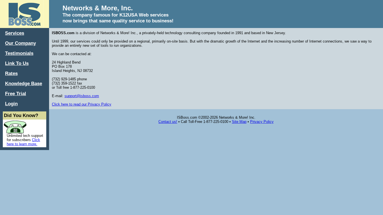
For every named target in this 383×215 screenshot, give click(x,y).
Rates (11, 73)
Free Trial (15, 93)
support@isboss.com (81, 96)
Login (11, 103)
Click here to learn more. (23, 142)
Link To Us (17, 63)
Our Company (20, 43)
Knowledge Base (23, 83)
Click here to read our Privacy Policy (81, 104)
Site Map (239, 122)
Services (14, 33)
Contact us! (167, 122)
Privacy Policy (262, 122)
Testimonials (19, 53)
